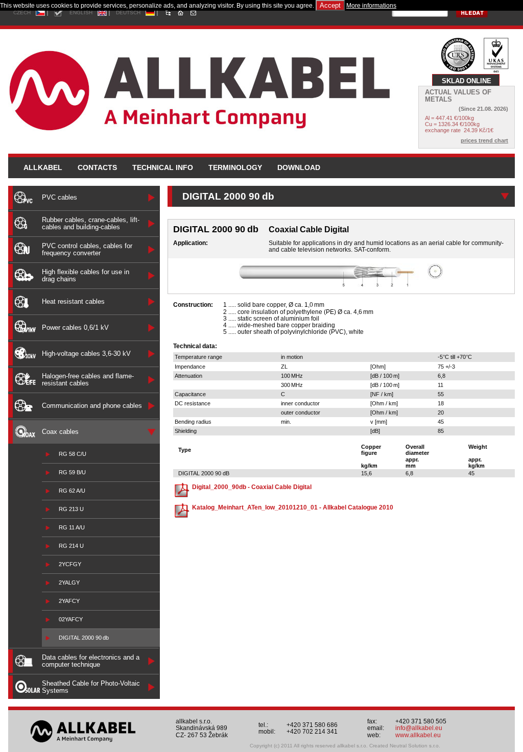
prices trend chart (484, 140)
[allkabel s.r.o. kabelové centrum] (212, 88)
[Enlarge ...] (341, 284)
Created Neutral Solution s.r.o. (404, 745)
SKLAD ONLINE (466, 81)
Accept (330, 5)
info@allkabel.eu (418, 728)
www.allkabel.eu (418, 735)
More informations (371, 5)
